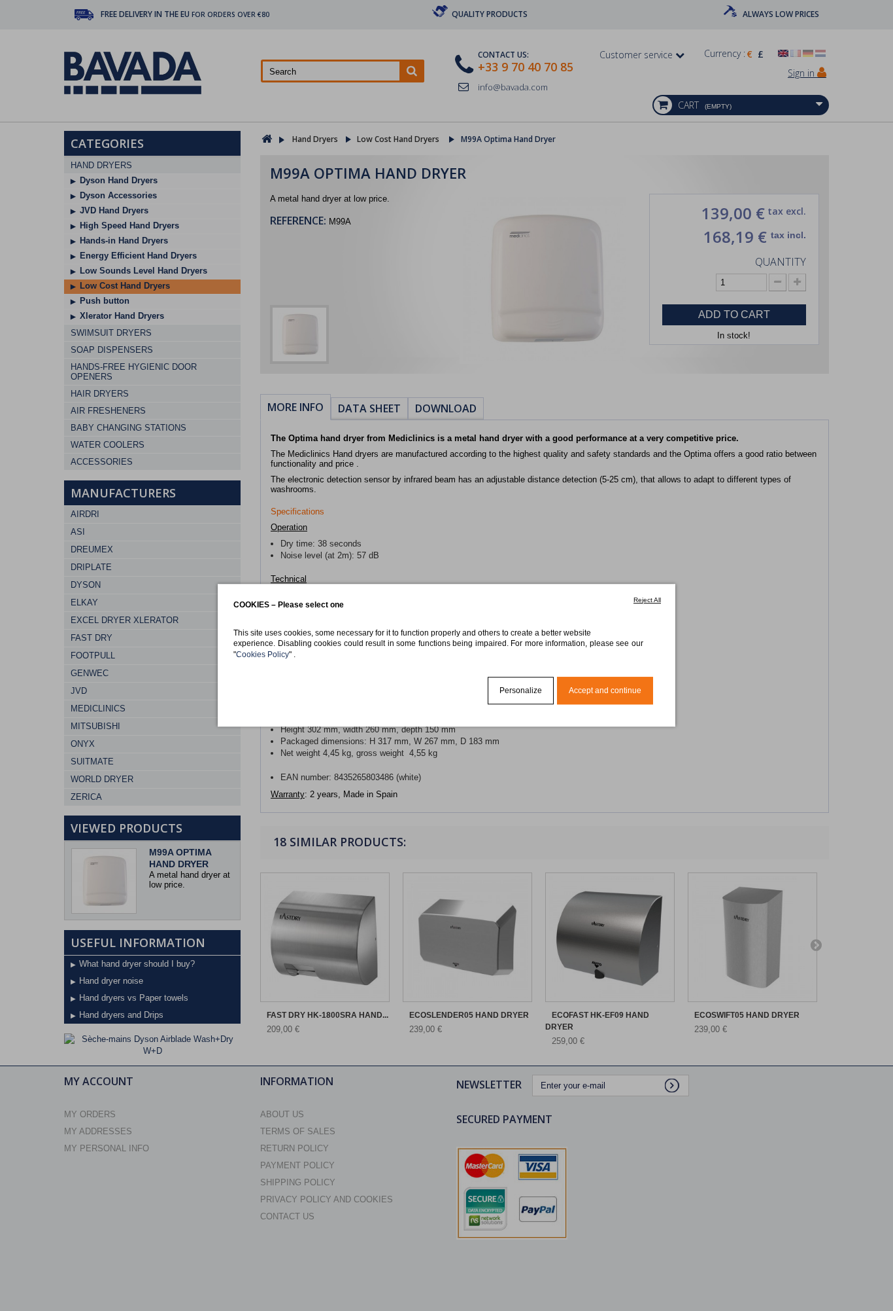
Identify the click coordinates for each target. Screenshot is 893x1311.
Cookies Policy (262, 654)
